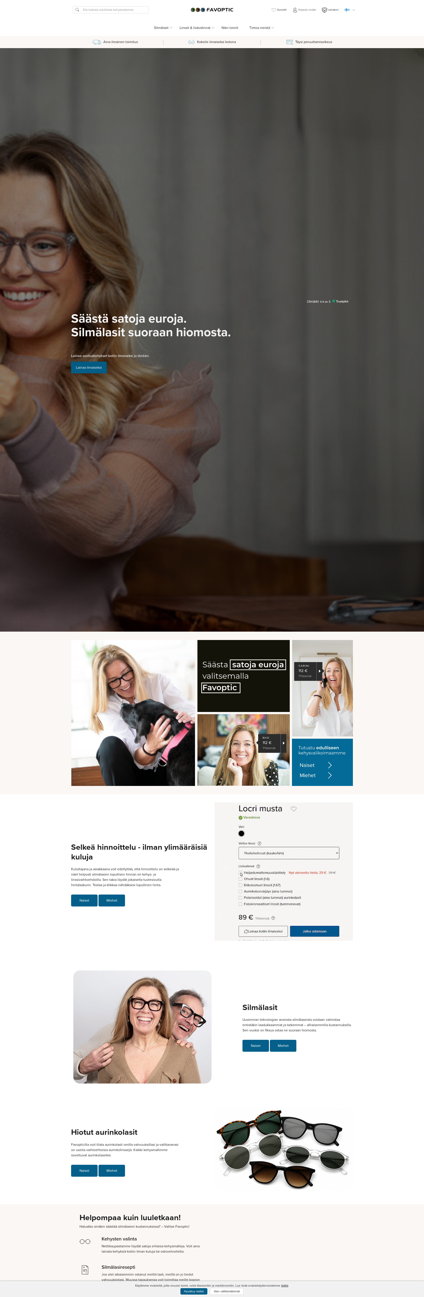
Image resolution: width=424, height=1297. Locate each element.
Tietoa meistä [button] (259, 27)
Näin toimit (229, 27)
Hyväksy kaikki (194, 1291)
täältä (284, 1285)
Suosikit (282, 10)
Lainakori (333, 10)
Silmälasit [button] (161, 27)
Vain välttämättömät (227, 1291)
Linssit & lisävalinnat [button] (195, 27)
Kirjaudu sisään (307, 10)
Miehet (308, 775)
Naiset (307, 765)
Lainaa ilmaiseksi (89, 367)
